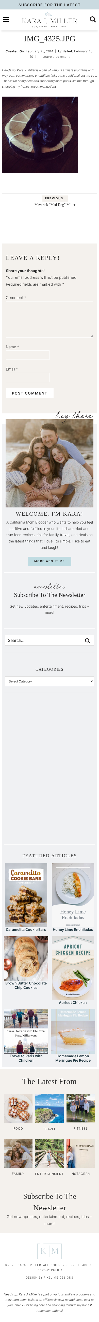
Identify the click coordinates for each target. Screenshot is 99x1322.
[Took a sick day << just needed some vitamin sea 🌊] (27, 747)
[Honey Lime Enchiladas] (73, 925)
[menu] (6, 19)
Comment (16, 297)
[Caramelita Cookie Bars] (26, 925)
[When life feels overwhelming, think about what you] (27, 822)
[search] (93, 19)
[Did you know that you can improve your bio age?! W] (27, 722)
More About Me (49, 561)
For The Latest (50, 5)
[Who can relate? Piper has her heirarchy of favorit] (72, 797)
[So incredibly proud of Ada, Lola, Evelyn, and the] (72, 722)
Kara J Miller (49, 20)
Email (12, 369)
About (87, 1265)
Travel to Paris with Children (26, 1058)
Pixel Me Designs (58, 1277)
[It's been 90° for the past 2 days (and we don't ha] (27, 797)
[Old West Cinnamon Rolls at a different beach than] (72, 747)
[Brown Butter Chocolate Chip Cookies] (26, 978)
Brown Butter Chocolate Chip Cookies (26, 985)
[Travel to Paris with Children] (26, 1051)
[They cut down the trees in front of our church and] (27, 772)
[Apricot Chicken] (73, 997)
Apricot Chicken (73, 1002)
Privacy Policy (49, 1270)
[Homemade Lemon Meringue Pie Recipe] (73, 1051)
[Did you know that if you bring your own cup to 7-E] (72, 772)
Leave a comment (56, 57)
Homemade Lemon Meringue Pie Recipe (73, 1058)
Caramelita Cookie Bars (26, 929)
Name (12, 346)
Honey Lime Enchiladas (73, 929)
